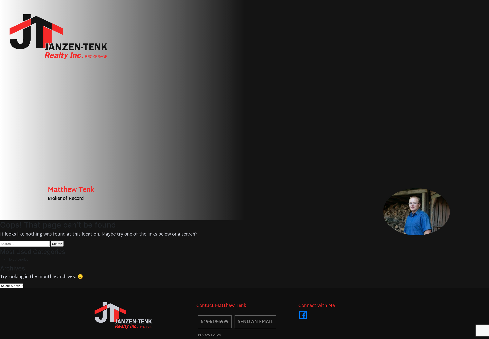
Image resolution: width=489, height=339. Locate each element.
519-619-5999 (214, 322)
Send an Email (255, 322)
